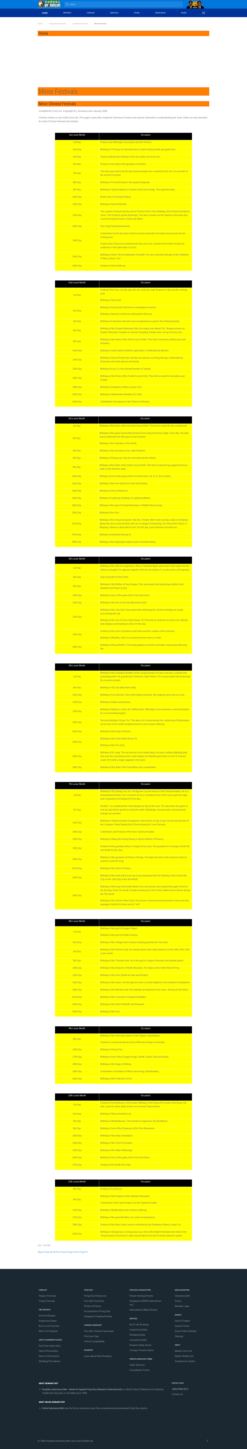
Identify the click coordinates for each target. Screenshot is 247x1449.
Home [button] (45, 12)
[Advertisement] (123, 57)
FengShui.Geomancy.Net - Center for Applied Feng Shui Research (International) (82, 1389)
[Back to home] (49, 4)
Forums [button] (90, 12)
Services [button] (114, 12)
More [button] (183, 12)
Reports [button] (67, 12)
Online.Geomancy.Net (53, 1408)
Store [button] (137, 12)
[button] (203, 13)
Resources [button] (160, 12)
